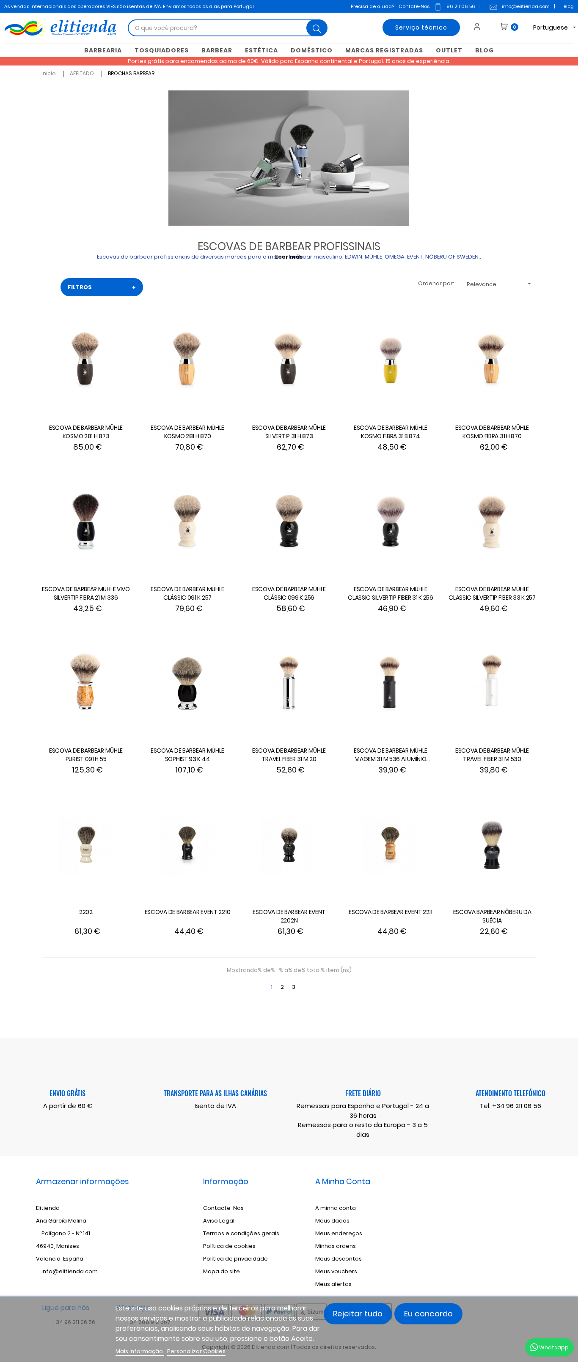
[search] (317, 27)
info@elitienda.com (526, 6)
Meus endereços (338, 1233)
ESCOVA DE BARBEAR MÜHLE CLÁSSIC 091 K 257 (187, 593)
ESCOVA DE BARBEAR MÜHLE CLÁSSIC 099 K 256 (289, 593)
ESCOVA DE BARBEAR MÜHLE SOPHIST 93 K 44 (187, 754)
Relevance (500, 284)
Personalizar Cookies (196, 1351)
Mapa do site (221, 1271)
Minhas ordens (335, 1246)
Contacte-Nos (223, 1208)
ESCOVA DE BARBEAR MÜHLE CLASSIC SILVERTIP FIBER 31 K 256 (390, 593)
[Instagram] (507, 1221)
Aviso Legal (218, 1221)
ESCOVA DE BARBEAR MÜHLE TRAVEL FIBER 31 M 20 (289, 754)
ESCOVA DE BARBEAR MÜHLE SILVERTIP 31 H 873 (289, 431)
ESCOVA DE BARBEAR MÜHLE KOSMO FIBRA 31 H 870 (492, 431)
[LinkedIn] (521, 1221)
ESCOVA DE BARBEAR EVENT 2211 (390, 912)
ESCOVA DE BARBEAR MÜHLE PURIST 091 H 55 (86, 754)
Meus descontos (338, 1259)
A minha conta (335, 1208)
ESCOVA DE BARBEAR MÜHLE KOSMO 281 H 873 (86, 431)
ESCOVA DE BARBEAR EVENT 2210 (188, 912)
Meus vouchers (336, 1271)
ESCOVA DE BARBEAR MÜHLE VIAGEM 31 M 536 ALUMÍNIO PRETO (390, 755)
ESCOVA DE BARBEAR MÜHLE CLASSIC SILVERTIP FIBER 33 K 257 (492, 593)
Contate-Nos (414, 6)
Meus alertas (333, 1284)
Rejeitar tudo (358, 1313)
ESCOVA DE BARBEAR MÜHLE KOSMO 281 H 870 (187, 431)
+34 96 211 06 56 (516, 1105)
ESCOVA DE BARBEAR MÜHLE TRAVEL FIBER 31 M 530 (492, 754)
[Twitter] (493, 1221)
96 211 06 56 (460, 6)
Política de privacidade (235, 1259)
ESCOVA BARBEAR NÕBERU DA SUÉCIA (492, 916)
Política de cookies (229, 1246)
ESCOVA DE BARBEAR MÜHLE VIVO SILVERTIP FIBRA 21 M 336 (86, 593)
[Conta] (480, 27)
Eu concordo (428, 1313)
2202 (86, 912)
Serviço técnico (421, 27)
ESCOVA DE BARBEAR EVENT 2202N (289, 916)
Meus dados (332, 1221)
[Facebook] (479, 1221)
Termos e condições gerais (241, 1233)
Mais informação (140, 1351)
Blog (569, 6)
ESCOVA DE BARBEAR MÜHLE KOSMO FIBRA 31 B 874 (390, 431)
